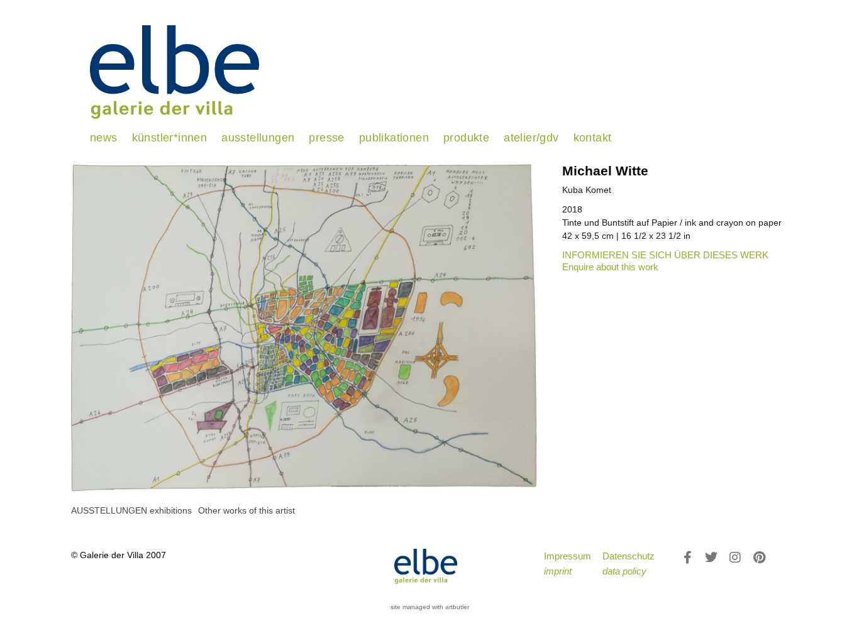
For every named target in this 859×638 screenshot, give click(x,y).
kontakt (593, 137)
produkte (466, 137)
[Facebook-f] (687, 557)
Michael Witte (605, 170)
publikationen (394, 137)
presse (326, 137)
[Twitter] (711, 557)
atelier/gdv (531, 137)
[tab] (131, 510)
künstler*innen (170, 137)
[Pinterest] (759, 557)
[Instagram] (735, 557)
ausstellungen (257, 137)
